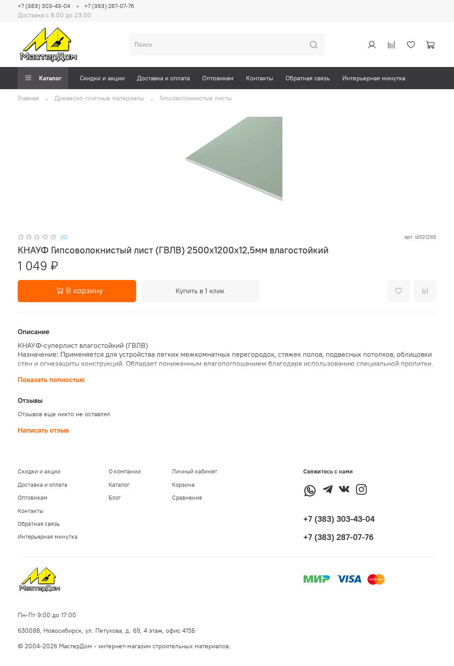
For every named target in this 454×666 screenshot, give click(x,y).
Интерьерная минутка (373, 78)
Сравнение (187, 497)
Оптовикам (218, 78)
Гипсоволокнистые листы (196, 98)
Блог (115, 497)
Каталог (50, 78)
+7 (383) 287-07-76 (109, 6)
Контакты (259, 78)
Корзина (183, 484)
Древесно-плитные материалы (99, 98)
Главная (28, 98)
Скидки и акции (102, 78)
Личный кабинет (194, 471)
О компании (125, 471)
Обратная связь (308, 78)
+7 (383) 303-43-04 (44, 6)
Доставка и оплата (163, 78)
